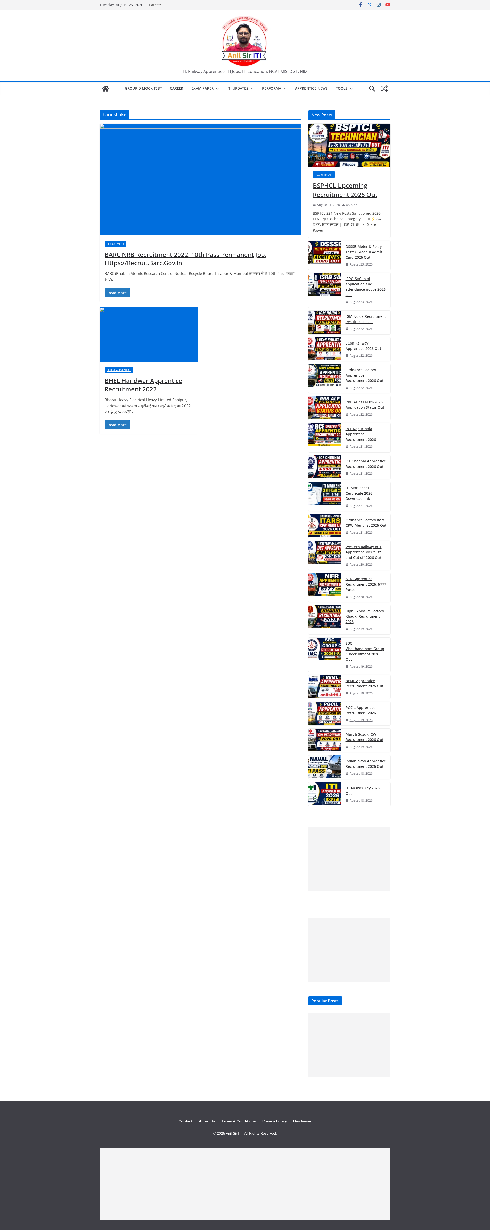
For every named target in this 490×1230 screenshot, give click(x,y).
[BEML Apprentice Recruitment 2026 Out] (324, 687)
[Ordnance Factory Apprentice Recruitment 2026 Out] (324, 378)
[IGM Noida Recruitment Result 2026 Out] (324, 322)
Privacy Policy (274, 1121)
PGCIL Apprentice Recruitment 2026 (361, 710)
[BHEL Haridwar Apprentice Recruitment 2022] (149, 334)
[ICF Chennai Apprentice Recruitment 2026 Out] (324, 467)
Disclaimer (302, 1121)
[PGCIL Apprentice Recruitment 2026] (324, 713)
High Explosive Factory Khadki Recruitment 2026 (365, 616)
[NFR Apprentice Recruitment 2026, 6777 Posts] (324, 587)
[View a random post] (384, 89)
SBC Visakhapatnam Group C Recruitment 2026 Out (365, 651)
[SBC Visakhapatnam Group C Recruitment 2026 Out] (324, 655)
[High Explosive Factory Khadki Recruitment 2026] (324, 619)
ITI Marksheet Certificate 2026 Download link (359, 493)
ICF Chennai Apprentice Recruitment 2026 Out (366, 464)
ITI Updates (237, 88)
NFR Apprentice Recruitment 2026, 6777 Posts (366, 584)
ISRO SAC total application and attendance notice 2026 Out (366, 286)
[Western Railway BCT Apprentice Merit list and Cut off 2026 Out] (324, 555)
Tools (342, 88)
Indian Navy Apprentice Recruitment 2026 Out (366, 764)
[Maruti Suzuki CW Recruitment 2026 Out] (324, 740)
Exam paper (202, 88)
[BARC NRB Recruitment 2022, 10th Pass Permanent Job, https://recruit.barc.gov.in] (200, 179)
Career (176, 88)
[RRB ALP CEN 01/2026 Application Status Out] (324, 408)
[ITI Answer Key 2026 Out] (324, 794)
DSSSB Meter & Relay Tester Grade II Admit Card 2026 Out (364, 252)
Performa (271, 88)
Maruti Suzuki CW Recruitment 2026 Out (364, 737)
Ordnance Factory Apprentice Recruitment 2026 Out (364, 375)
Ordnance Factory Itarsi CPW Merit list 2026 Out (366, 523)
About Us (207, 1121)
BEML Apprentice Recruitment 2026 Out (364, 683)
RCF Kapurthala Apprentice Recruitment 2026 (361, 434)
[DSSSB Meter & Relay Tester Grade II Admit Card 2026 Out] (324, 255)
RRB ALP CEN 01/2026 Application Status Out (365, 405)
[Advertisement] (349, 859)
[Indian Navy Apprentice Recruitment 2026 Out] (324, 767)
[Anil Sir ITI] (106, 89)
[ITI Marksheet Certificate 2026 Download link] (324, 496)
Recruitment (115, 244)
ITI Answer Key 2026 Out (363, 791)
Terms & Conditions (239, 1121)
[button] (216, 88)
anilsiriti (351, 205)
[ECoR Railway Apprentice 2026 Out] (324, 349)
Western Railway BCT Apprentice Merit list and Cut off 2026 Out (364, 552)
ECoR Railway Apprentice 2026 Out (363, 346)
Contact (185, 1121)
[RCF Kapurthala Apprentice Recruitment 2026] (324, 437)
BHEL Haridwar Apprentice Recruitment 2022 (143, 384)
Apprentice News (311, 88)
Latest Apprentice (119, 370)
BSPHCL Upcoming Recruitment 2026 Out (345, 190)
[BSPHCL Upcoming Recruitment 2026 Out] (349, 145)
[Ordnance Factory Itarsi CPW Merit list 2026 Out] (324, 526)
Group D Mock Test (143, 88)
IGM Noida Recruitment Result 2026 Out (366, 319)
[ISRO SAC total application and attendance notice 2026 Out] (324, 290)
